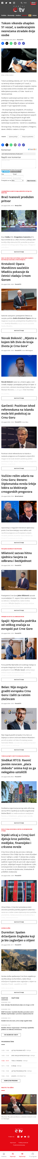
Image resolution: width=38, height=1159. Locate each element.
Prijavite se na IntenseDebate (5, 171)
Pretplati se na (6, 180)
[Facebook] (2, 3)
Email (15, 174)
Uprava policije (13, 136)
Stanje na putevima (27, 136)
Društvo (18, 15)
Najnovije (13, 1156)
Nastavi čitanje (19, 252)
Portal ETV (20, 39)
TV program (33, 1156)
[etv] (19, 9)
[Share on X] (6, 43)
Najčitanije (22, 1156)
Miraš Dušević (19, 496)
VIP (30, 15)
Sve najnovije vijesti (11, 1034)
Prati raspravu (35, 149)
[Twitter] (6, 3)
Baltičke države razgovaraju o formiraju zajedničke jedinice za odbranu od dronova (17, 1028)
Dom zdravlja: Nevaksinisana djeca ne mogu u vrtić (17, 1005)
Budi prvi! (19, 154)
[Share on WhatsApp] (11, 43)
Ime (2, 174)
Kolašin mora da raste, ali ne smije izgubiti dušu (16, 1021)
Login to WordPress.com (15, 171)
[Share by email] (15, 43)
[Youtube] (10, 3)
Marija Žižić (18, 205)
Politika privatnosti (23, 1142)
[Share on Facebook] (2, 43)
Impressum (13, 1142)
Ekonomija (11, 15)
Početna (3, 1156)
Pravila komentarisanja (19, 1145)
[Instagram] (14, 3)
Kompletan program (10, 1080)
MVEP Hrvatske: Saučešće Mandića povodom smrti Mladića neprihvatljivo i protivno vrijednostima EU (17, 1013)
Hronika (24, 15)
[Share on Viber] (19, 43)
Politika (3, 15)
